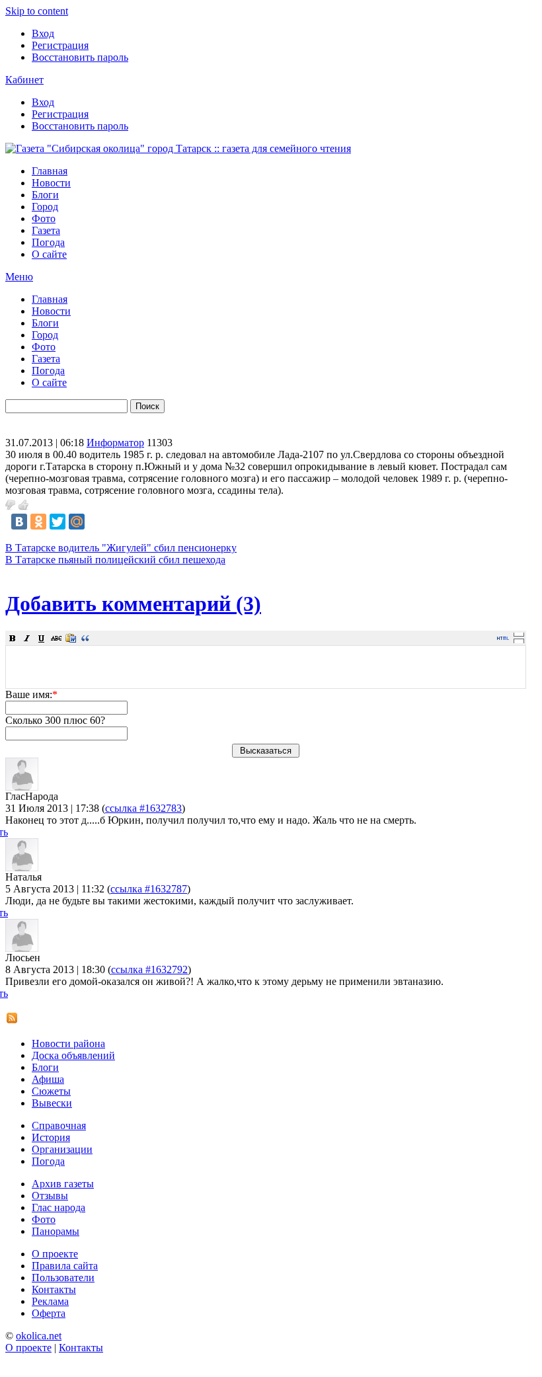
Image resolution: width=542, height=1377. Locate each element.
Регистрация (60, 45)
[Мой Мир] (77, 522)
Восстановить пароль (80, 57)
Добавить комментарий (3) (133, 603)
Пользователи (63, 1277)
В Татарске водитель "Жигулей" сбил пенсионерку (121, 547)
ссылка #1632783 (143, 808)
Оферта (48, 1313)
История (51, 1137)
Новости (51, 182)
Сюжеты (51, 1091)
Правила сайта (65, 1265)
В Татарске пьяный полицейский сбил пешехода (115, 559)
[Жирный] (12, 638)
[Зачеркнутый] (56, 638)
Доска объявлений (73, 1055)
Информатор (115, 442)
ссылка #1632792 (149, 969)
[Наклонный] (27, 638)
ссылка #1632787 (148, 888)
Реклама (50, 1301)
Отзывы (50, 1195)
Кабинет (24, 79)
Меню (19, 276)
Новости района (68, 1043)
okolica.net (38, 1335)
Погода (48, 242)
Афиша (48, 1079)
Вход (43, 33)
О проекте (55, 1253)
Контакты (54, 1289)
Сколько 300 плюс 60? (55, 720)
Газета (46, 230)
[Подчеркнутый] (41, 638)
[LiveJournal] (96, 522)
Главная (49, 171)
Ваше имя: (31, 694)
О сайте (49, 254)
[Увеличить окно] (519, 634)
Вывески (52, 1103)
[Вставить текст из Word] (70, 638)
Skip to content (36, 11)
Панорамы (55, 1231)
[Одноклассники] (38, 522)
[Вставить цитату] (85, 638)
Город (45, 206)
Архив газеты (63, 1183)
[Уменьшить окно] (519, 640)
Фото (44, 218)
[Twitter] (57, 522)
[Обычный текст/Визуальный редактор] (503, 638)
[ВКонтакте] (19, 522)
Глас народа (58, 1207)
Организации (62, 1149)
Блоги (45, 194)
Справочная (59, 1125)
